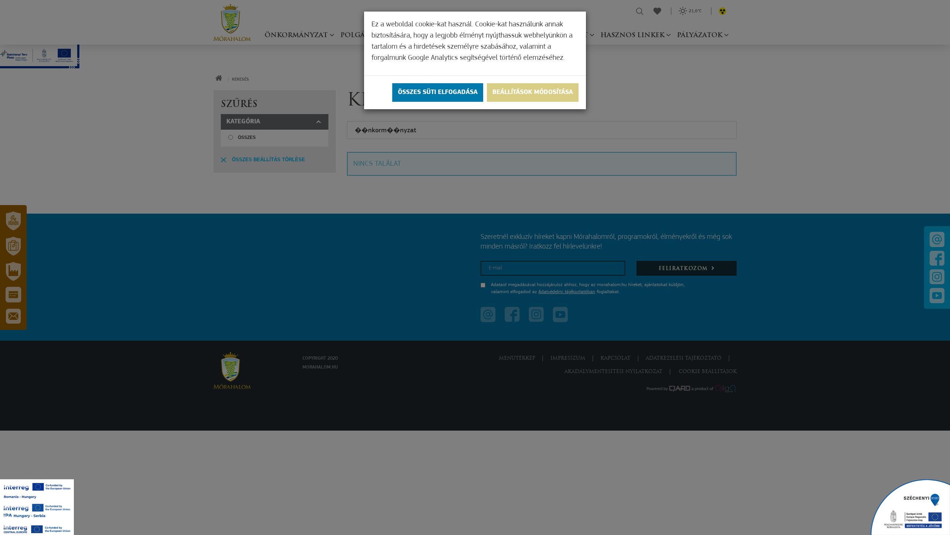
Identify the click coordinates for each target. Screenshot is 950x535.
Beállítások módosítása (532, 92)
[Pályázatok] (910, 507)
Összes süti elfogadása (438, 92)
